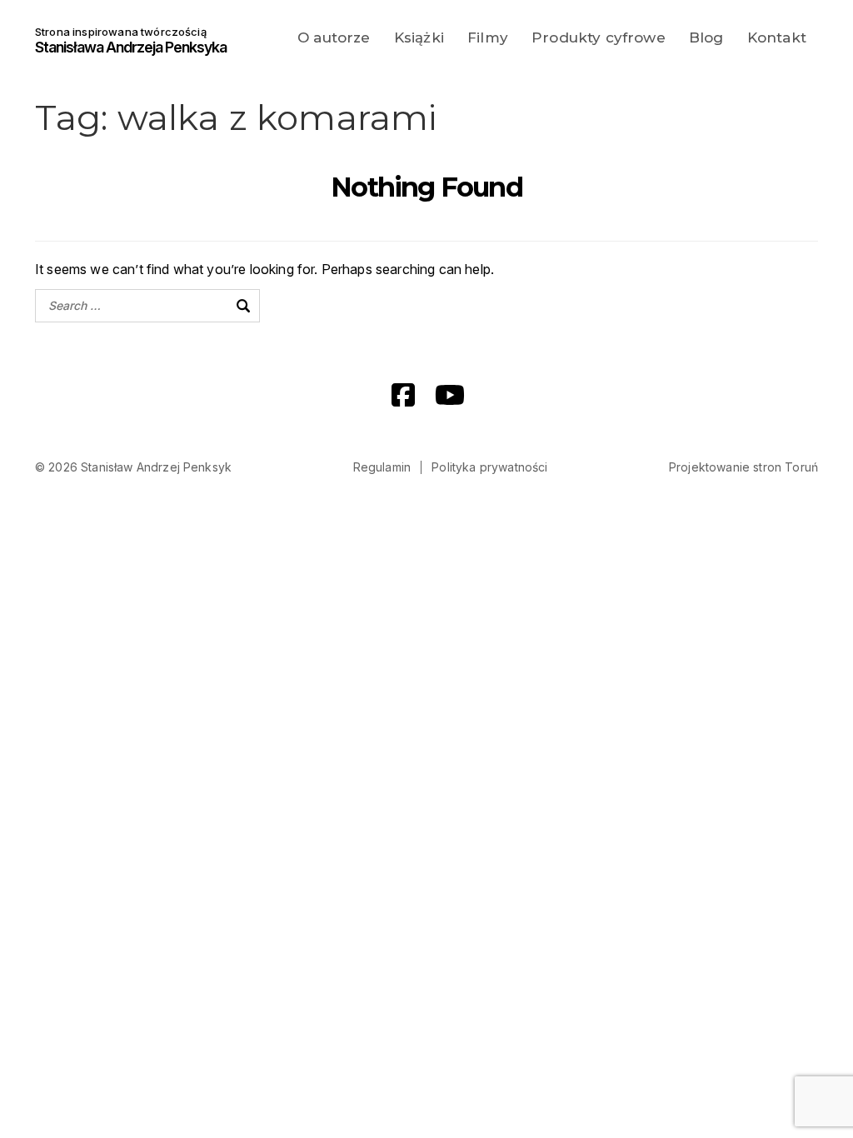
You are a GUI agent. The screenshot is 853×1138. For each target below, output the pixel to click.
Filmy (487, 37)
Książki (419, 37)
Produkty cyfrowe (598, 37)
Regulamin (382, 467)
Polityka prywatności (489, 467)
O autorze (333, 37)
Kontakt (776, 37)
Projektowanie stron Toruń (743, 467)
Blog (706, 37)
